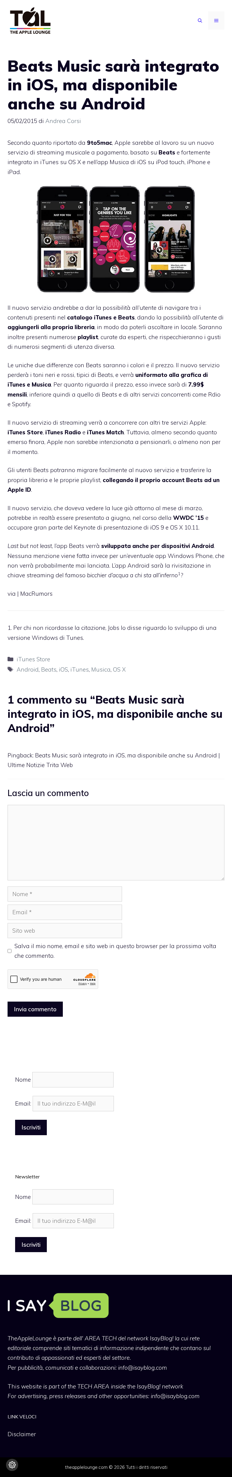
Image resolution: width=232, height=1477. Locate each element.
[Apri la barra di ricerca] (200, 20)
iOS (63, 669)
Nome (23, 1079)
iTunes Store (33, 659)
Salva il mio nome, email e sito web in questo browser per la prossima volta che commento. (115, 950)
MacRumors (36, 593)
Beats (48, 669)
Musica (101, 669)
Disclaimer (22, 1434)
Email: (24, 1103)
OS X (119, 669)
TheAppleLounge (30, 1338)
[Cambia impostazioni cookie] (12, 1465)
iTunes (79, 669)
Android (28, 669)
